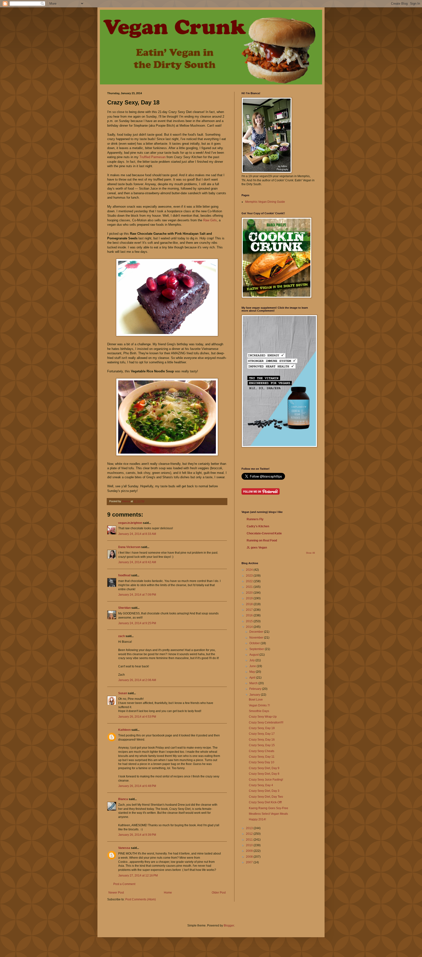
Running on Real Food (262, 540)
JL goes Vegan (257, 547)
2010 (249, 845)
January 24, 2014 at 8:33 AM (137, 534)
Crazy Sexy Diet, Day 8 (264, 773)
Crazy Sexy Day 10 (261, 762)
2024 (249, 569)
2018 (249, 604)
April (252, 677)
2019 (249, 598)
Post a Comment (124, 884)
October (255, 643)
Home (168, 892)
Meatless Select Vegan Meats (268, 813)
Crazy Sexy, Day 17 (262, 733)
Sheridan (124, 608)
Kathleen (124, 730)
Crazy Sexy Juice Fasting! (266, 779)
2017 (249, 609)
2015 (249, 621)
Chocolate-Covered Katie (264, 533)
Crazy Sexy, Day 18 (262, 728)
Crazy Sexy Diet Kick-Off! (265, 802)
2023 (249, 575)
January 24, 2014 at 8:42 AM (137, 562)
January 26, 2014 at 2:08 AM (137, 680)
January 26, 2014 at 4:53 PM (137, 716)
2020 (249, 592)
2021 (249, 587)
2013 (249, 828)
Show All (310, 553)
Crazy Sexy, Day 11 (261, 756)
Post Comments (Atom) (140, 899)
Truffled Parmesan (152, 157)
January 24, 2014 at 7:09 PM (137, 594)
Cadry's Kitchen (258, 526)
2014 (249, 627)
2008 (249, 856)
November (256, 637)
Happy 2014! (257, 819)
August (254, 654)
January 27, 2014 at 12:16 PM (138, 875)
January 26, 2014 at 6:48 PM (137, 786)
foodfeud (124, 575)
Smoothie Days (259, 711)
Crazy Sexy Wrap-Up (263, 716)
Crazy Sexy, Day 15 (262, 745)
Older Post (219, 892)
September (257, 649)
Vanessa (124, 848)
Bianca (123, 799)
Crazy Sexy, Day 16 (262, 739)
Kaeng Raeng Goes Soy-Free (268, 808)
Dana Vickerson (129, 547)
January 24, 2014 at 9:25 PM (137, 623)
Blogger (229, 925)
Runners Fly (255, 519)
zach (121, 636)
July (252, 660)
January (255, 694)
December (256, 631)
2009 (249, 851)
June (253, 666)
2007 (249, 862)
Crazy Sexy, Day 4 (261, 785)
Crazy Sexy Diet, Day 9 (264, 768)
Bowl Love (256, 699)
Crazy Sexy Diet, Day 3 (264, 791)
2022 (249, 581)
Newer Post (116, 892)
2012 (249, 833)
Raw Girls (210, 220)
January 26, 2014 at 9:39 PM (137, 834)
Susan (122, 693)
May (252, 671)
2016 (249, 615)
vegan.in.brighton (130, 523)
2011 (249, 839)
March (253, 683)
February (255, 689)
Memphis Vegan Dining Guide (265, 202)
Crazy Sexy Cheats (261, 751)
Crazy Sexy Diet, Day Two (266, 796)
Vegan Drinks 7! (259, 705)
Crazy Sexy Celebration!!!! (266, 722)
